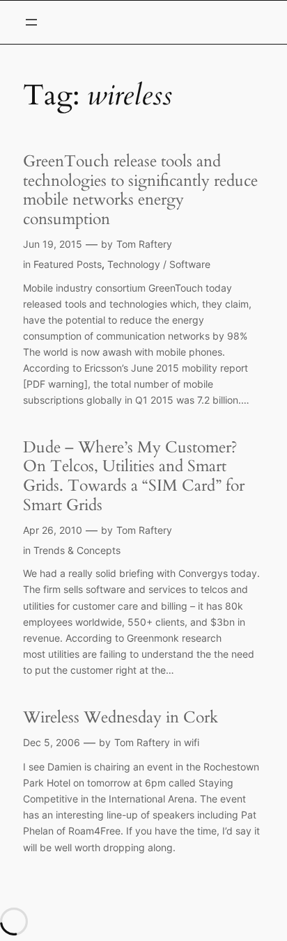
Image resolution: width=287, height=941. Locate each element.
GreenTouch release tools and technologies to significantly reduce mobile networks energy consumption (140, 190)
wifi (191, 742)
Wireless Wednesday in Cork (120, 717)
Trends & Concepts (77, 550)
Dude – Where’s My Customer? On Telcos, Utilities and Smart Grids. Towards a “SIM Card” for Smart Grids (134, 476)
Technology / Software (158, 264)
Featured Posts (67, 264)
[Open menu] (31, 22)
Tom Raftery (144, 244)
